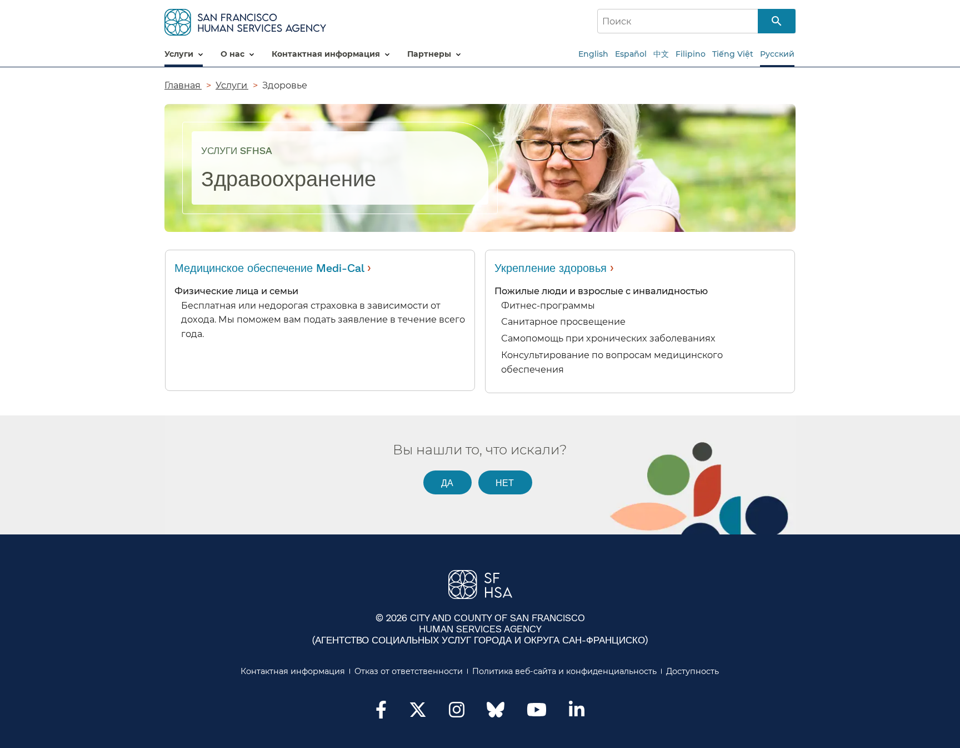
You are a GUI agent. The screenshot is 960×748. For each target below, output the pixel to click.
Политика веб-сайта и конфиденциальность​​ (564, 671)
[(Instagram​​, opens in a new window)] (456, 713)
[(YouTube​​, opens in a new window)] (537, 713)
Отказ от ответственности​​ (408, 671)
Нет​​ (505, 482)
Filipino (691, 54)
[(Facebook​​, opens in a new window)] (381, 713)
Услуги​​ (232, 85)
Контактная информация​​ (293, 671)
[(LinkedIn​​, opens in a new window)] (576, 713)
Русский (777, 54)
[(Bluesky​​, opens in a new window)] (495, 715)
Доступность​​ (692, 671)
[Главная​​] (245, 20)
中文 (661, 54)
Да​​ (447, 482)
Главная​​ (183, 85)
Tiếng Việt (732, 54)
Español (631, 54)
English (593, 54)
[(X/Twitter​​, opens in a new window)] (418, 713)
